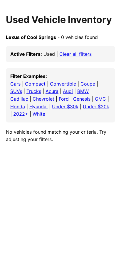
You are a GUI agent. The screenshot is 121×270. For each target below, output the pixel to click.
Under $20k (96, 106)
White (39, 114)
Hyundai (38, 106)
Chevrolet (43, 99)
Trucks (33, 91)
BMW (83, 91)
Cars (15, 84)
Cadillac (19, 99)
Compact (35, 84)
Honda (17, 106)
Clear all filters (75, 54)
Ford (64, 99)
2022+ (20, 114)
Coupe (87, 84)
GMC (100, 99)
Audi (68, 91)
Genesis (81, 99)
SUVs (16, 91)
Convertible (63, 84)
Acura (52, 91)
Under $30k (65, 106)
